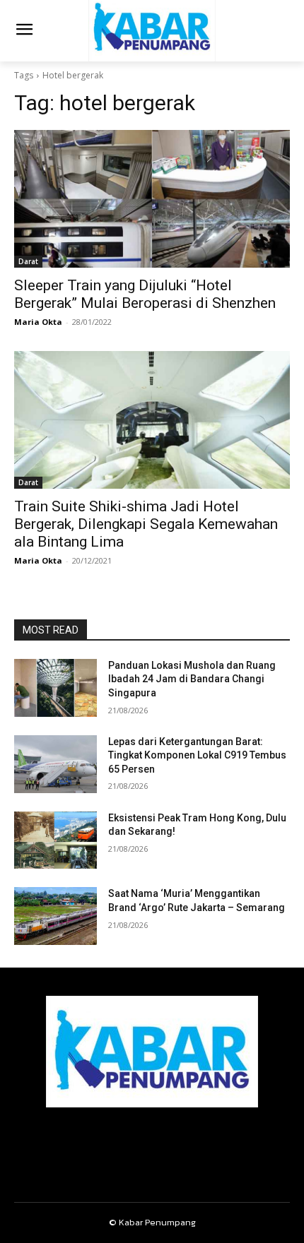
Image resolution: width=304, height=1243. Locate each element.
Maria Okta (38, 321)
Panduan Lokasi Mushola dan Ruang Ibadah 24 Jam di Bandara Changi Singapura (192, 679)
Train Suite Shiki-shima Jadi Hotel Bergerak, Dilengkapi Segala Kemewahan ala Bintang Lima (146, 524)
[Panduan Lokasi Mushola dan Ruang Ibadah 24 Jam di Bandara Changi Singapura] (55, 688)
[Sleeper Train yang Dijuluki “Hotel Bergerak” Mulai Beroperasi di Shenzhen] (152, 199)
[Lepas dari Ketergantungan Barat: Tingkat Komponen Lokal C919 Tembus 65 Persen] (55, 764)
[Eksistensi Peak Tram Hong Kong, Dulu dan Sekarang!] (55, 840)
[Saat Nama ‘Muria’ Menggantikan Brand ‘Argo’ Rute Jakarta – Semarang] (55, 916)
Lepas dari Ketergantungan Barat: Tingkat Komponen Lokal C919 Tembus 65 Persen (197, 755)
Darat (28, 261)
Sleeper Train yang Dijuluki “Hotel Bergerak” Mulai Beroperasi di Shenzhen (145, 294)
